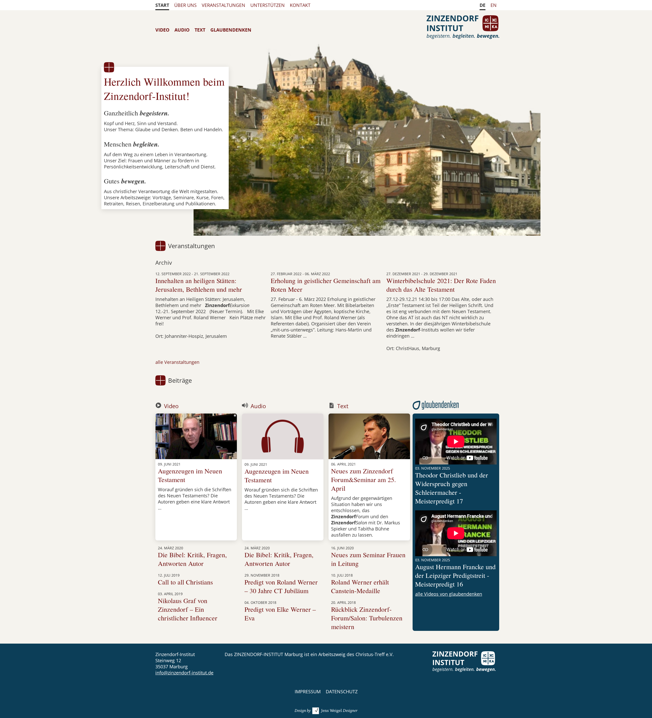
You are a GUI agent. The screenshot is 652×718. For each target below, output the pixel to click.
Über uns (185, 5)
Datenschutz (342, 691)
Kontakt (300, 5)
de (482, 5)
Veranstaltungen (223, 5)
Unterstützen (267, 5)
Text (200, 30)
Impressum (308, 691)
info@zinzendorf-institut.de (184, 673)
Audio (181, 30)
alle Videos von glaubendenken (448, 594)
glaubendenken (230, 30)
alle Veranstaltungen (177, 362)
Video (162, 30)
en (494, 5)
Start (162, 5)
